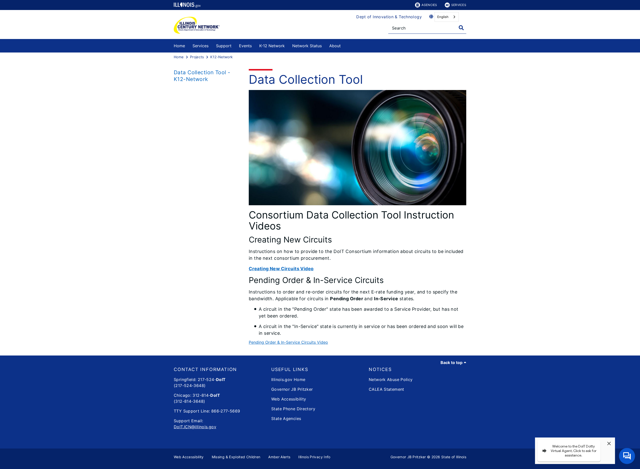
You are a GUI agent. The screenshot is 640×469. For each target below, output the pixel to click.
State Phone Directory (293, 408)
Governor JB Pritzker (292, 389)
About (335, 45)
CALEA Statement (386, 389)
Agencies (429, 5)
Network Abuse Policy (391, 379)
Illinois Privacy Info (314, 457)
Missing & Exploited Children (236, 457)
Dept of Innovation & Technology (389, 16)
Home (179, 45)
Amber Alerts (279, 457)
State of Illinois (453, 457)
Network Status (307, 45)
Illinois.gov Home (288, 379)
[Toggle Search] (461, 27)
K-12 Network (272, 45)
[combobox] (446, 17)
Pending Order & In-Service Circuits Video (288, 342)
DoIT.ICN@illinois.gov (195, 426)
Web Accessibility (288, 399)
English (442, 17)
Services (458, 5)
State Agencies (286, 418)
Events (245, 45)
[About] (344, 45)
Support (224, 45)
